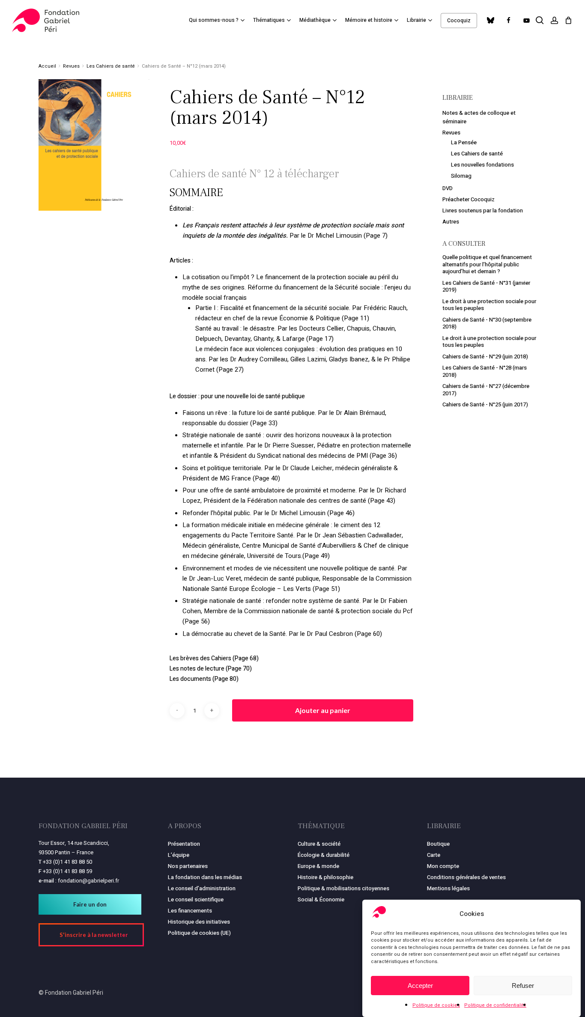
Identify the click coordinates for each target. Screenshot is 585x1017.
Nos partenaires (188, 866)
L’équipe (178, 855)
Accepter (420, 985)
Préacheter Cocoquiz (468, 199)
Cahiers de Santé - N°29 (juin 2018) (485, 356)
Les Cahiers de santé (111, 66)
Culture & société (319, 844)
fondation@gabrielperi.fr (88, 881)
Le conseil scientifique (196, 899)
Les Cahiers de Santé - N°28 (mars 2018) (484, 371)
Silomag (461, 176)
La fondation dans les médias (205, 877)
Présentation (184, 844)
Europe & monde (318, 866)
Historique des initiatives (199, 922)
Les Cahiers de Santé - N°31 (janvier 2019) (486, 286)
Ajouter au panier (322, 710)
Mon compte (443, 866)
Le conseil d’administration (202, 888)
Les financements (190, 911)
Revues (71, 66)
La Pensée (464, 142)
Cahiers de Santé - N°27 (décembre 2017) (485, 389)
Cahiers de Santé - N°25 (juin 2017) (485, 404)
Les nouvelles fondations (482, 165)
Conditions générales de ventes (466, 877)
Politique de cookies (436, 1005)
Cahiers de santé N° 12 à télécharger (254, 174)
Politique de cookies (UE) (199, 933)
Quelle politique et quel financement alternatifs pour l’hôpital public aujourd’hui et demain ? (487, 264)
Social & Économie (321, 899)
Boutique (438, 844)
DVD (447, 188)
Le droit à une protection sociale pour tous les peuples (489, 305)
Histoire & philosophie (325, 877)
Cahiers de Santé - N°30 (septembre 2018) (486, 323)
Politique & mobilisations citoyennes (343, 888)
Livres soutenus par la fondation (482, 210)
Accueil (47, 66)
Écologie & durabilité (323, 855)
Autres (450, 222)
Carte (433, 855)
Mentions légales (448, 888)
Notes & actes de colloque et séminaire (479, 117)
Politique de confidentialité (495, 1005)
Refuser (523, 985)
